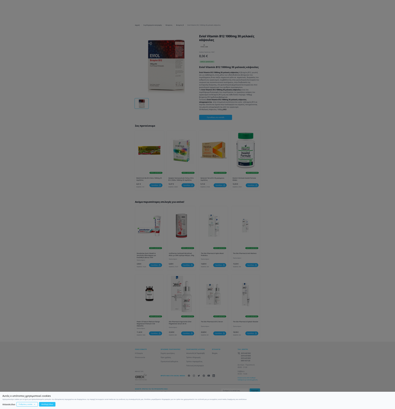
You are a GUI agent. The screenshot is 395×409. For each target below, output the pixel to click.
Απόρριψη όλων (8, 404)
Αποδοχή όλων (47, 404)
